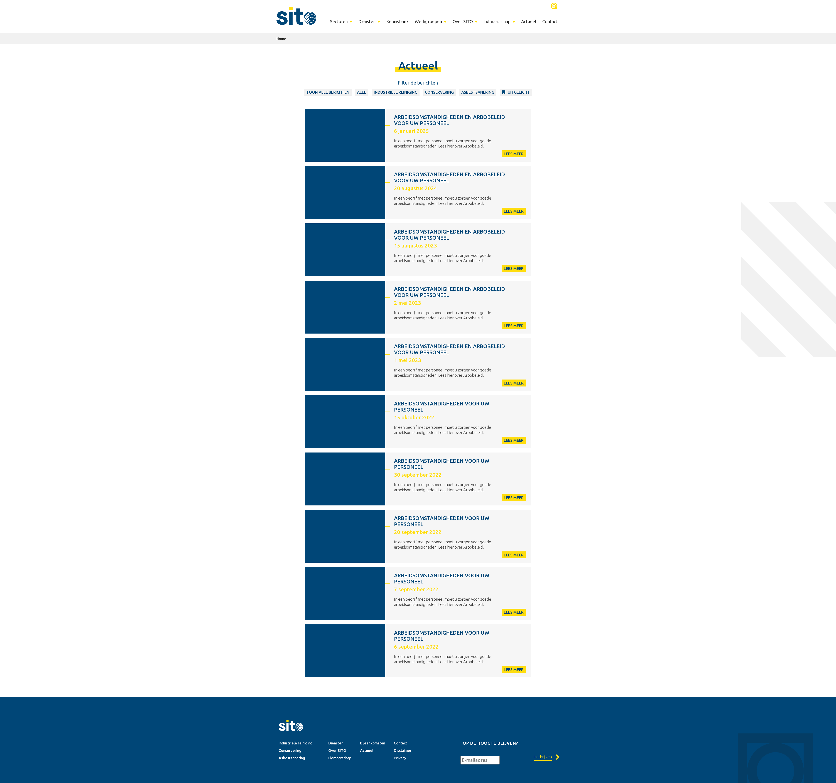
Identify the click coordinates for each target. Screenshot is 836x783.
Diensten (367, 21)
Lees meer (514, 154)
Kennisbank (397, 21)
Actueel (528, 21)
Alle (361, 92)
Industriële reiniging (295, 743)
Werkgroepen (428, 21)
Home (281, 39)
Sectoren (339, 21)
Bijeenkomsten (372, 743)
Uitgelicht (519, 92)
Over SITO (463, 21)
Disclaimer (402, 750)
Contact (550, 21)
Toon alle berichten (327, 92)
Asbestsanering (477, 92)
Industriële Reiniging (395, 92)
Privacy (400, 758)
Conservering (439, 92)
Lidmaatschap (497, 21)
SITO (296, 16)
